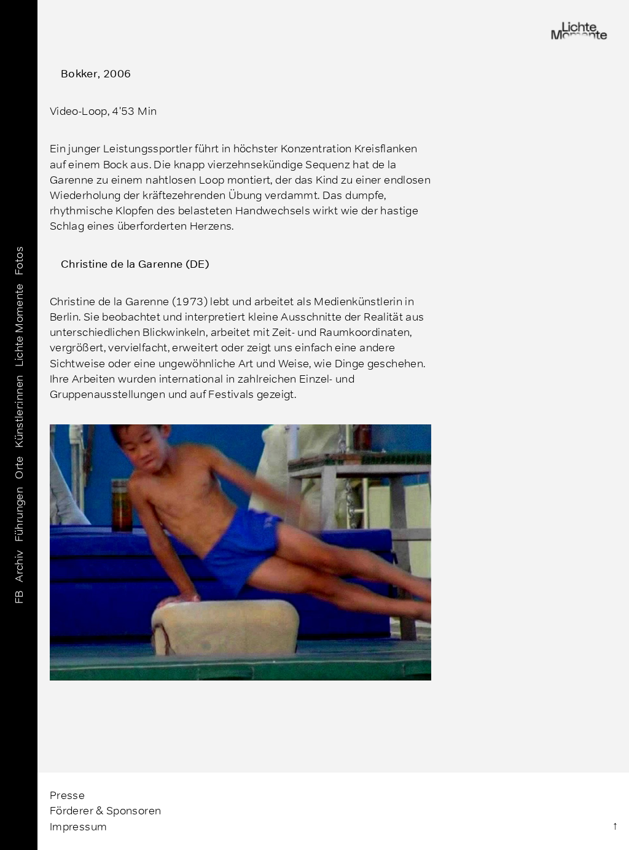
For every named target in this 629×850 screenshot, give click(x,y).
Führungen (18, 513)
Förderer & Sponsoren (105, 810)
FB (18, 596)
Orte (18, 466)
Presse (67, 795)
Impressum (78, 826)
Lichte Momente (18, 324)
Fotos (18, 260)
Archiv (18, 564)
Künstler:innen (18, 409)
